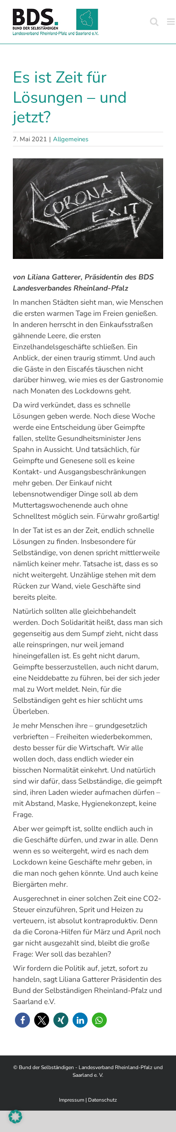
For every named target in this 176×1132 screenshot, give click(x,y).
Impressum (71, 1099)
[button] (22, 1020)
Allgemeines (70, 139)
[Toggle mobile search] (154, 21)
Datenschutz (102, 1099)
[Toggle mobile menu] (171, 21)
